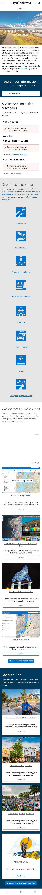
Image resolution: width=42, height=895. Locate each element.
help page (34, 194)
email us (24, 68)
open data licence (9, 194)
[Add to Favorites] (7, 892)
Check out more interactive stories (21, 883)
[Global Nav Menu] (3, 3)
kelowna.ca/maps (15, 421)
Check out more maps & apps (21, 661)
